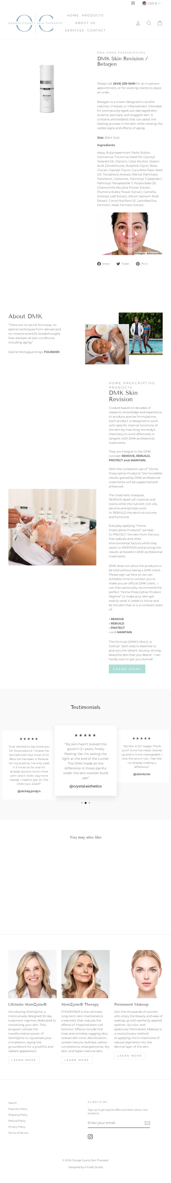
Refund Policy (16, 1120)
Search (12, 1102)
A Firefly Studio (93, 1167)
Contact (96, 30)
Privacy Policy (16, 1126)
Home (73, 15)
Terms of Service (18, 1132)
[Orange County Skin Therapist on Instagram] (90, 1136)
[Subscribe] (147, 1123)
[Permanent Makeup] (138, 974)
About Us (85, 23)
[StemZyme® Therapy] (85, 974)
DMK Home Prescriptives (121, 52)
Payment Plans (17, 1108)
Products (93, 15)
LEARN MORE (76, 1060)
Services (74, 30)
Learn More (127, 669)
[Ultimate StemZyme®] (32, 974)
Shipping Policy (17, 1114)
